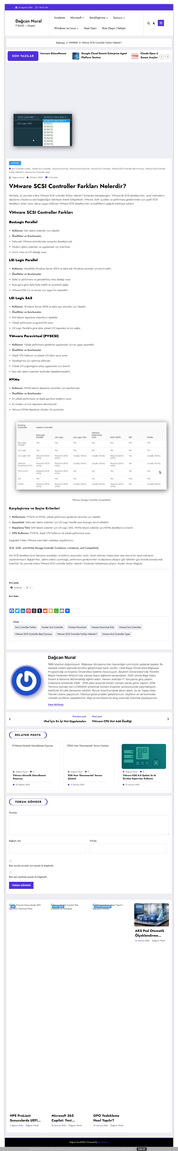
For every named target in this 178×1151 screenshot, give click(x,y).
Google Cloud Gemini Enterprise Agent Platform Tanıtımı (92, 55)
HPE (13, 906)
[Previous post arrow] (10, 719)
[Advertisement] (89, 83)
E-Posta (93, 840)
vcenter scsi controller (41, 168)
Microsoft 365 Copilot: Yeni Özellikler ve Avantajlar (63, 1118)
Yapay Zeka (58, 906)
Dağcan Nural (28, 21)
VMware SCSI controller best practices (128, 168)
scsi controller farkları (21, 168)
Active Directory (102, 906)
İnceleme (59, 18)
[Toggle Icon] (161, 23)
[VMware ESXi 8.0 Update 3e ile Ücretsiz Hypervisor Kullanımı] (144, 756)
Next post (97, 716)
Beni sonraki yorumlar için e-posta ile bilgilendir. (31, 865)
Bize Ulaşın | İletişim (114, 28)
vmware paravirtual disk (80, 168)
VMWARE (15, 163)
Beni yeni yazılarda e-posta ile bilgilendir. (28, 876)
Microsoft (76, 18)
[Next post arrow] (168, 719)
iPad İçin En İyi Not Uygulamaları (65, 721)
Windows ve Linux (65, 28)
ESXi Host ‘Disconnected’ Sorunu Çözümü (85, 777)
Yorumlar (13, 812)
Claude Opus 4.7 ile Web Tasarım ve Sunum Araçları (149, 55)
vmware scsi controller (100, 168)
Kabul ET (141, 1149)
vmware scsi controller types (37, 172)
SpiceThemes (103, 1142)
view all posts (56, 704)
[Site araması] (148, 23)
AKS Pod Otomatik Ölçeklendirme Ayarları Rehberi (149, 933)
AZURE (139, 906)
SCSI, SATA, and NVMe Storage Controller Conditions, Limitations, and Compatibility (54, 548)
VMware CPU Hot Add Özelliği (112, 721)
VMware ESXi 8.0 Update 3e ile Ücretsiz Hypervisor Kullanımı (139, 777)
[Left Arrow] (162, 57)
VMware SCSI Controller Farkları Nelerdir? (77, 634)
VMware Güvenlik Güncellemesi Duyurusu (29, 777)
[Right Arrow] (167, 57)
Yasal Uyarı (90, 28)
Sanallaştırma (97, 18)
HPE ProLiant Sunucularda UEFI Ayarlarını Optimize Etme (25, 1118)
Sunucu (117, 18)
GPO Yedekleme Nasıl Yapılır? (106, 1118)
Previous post (79, 716)
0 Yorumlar (53, 177)
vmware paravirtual (60, 168)
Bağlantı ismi (15, 840)
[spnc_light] (154, 23)
